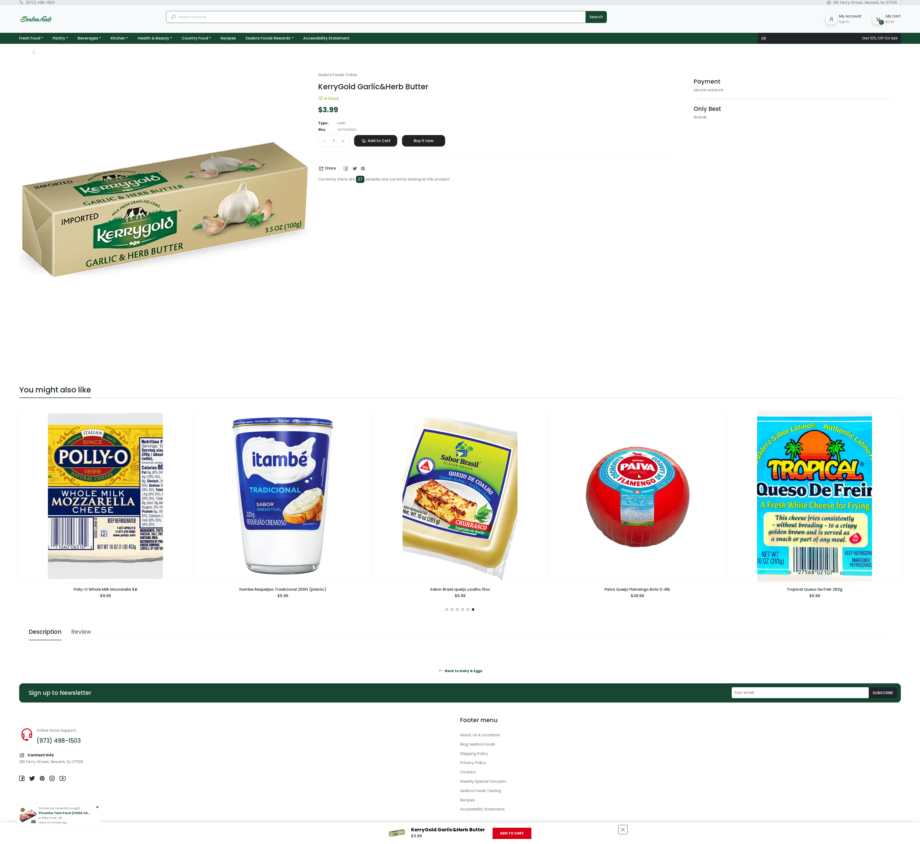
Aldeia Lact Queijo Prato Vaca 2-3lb (814, 589)
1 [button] (446, 609)
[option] (105, 510)
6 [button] (473, 609)
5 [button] (467, 609)
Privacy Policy (473, 762)
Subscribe (883, 693)
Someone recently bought (59, 808)
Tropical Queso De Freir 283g (637, 589)
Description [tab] (45, 632)
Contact (468, 772)
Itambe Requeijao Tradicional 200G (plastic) (105, 589)
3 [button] (457, 609)
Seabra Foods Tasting (480, 790)
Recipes (467, 800)
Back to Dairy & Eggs (463, 671)
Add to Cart (512, 833)
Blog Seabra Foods (477, 744)
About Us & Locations (480, 735)
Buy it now (423, 140)
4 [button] (462, 609)
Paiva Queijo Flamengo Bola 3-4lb (460, 589)
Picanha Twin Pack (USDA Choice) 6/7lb (65, 813)
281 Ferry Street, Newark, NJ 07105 (865, 2)
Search (596, 17)
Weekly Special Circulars (483, 781)
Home (24, 52)
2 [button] (452, 609)
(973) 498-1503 (40, 2)
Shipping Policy (474, 753)
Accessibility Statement (482, 809)
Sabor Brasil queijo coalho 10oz (283, 589)
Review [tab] (81, 632)
